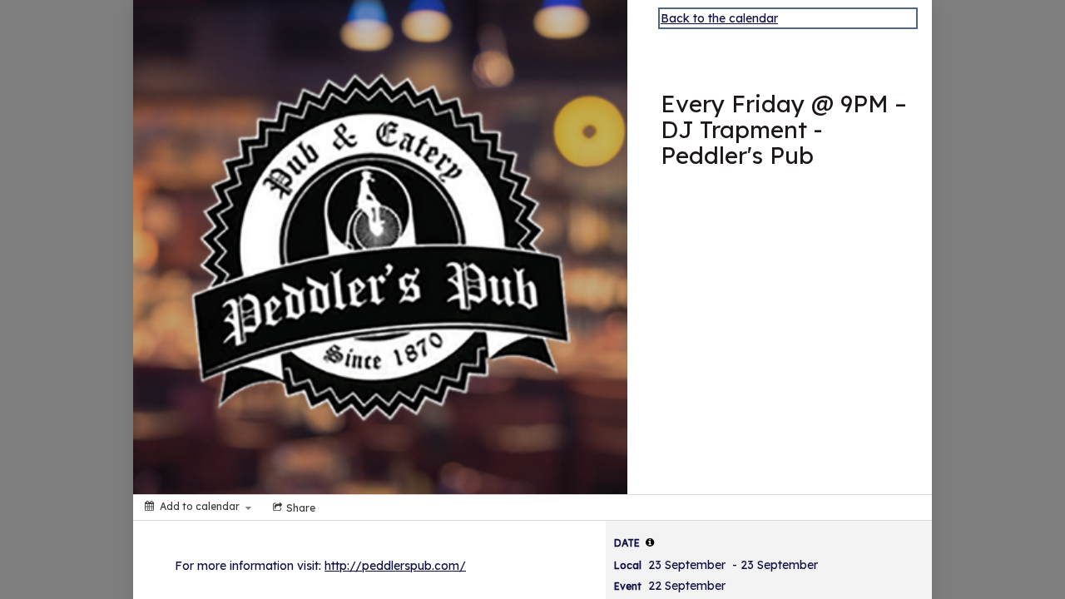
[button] (650, 542)
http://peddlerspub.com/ (395, 565)
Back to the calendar (719, 18)
